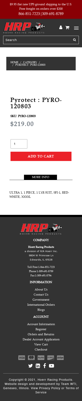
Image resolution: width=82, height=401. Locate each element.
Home (14, 62)
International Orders (41, 305)
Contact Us (41, 294)
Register (41, 329)
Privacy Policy (49, 388)
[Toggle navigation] (76, 28)
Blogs (41, 310)
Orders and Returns (41, 334)
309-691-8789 (52, 13)
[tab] (40, 177)
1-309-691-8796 (43, 275)
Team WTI (68, 384)
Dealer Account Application (41, 339)
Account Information (41, 324)
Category (30, 62)
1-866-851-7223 (46, 267)
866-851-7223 (29, 13)
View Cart (41, 344)
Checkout (41, 349)
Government (41, 299)
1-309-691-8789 (45, 271)
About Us (41, 289)
